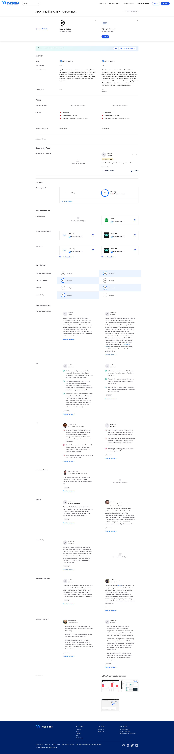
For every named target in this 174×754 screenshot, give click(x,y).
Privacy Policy (56, 744)
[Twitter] (132, 745)
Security (47, 744)
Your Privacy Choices (68, 744)
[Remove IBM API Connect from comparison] (137, 20)
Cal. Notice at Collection (83, 744)
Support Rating (40, 295)
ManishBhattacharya (115, 580)
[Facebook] (128, 745)
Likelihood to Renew (41, 280)
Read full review (68, 339)
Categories (101, 3)
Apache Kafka (65, 29)
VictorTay (70, 312)
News (77, 736)
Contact (105, 37)
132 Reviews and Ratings (107, 31)
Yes (116, 48)
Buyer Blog (101, 731)
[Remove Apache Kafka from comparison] (95, 20)
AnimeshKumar (72, 424)
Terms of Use (39, 744)
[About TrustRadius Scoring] (60, 61)
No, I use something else (127, 48)
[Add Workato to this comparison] (135, 235)
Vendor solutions (114, 3)
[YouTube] (123, 745)
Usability (38, 288)
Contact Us (79, 738)
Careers (78, 733)
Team (77, 731)
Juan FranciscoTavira (73, 471)
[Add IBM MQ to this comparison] (93, 235)
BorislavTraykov (72, 620)
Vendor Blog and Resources (128, 733)
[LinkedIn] (136, 745)
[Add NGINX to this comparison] (135, 220)
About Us (78, 729)
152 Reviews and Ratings (65, 31)
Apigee (120, 586)
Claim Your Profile (125, 731)
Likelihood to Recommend (43, 273)
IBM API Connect (109, 29)
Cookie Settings (96, 744)
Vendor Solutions (124, 729)
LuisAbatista (113, 501)
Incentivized (105, 166)
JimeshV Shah (71, 501)
